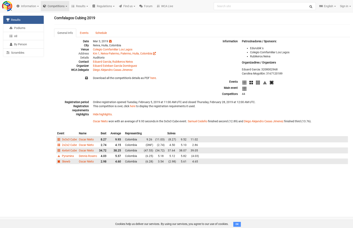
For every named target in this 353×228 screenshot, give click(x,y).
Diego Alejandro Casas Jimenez (113, 69)
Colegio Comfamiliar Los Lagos (112, 49)
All (15, 36)
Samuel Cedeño (197, 121)
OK (237, 224)
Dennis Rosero (88, 156)
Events (84, 32)
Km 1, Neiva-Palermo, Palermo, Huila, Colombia (122, 53)
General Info (65, 32)
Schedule (101, 32)
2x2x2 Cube (69, 145)
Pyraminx (67, 156)
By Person (20, 44)
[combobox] (265, 6)
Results (15, 19)
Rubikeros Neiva (122, 61)
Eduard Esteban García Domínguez (115, 65)
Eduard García (102, 61)
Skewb (65, 161)
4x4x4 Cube (69, 150)
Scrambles (17, 52)
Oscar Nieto (100, 121)
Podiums (19, 28)
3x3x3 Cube (69, 139)
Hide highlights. (103, 114)
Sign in (344, 6)
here (153, 78)
